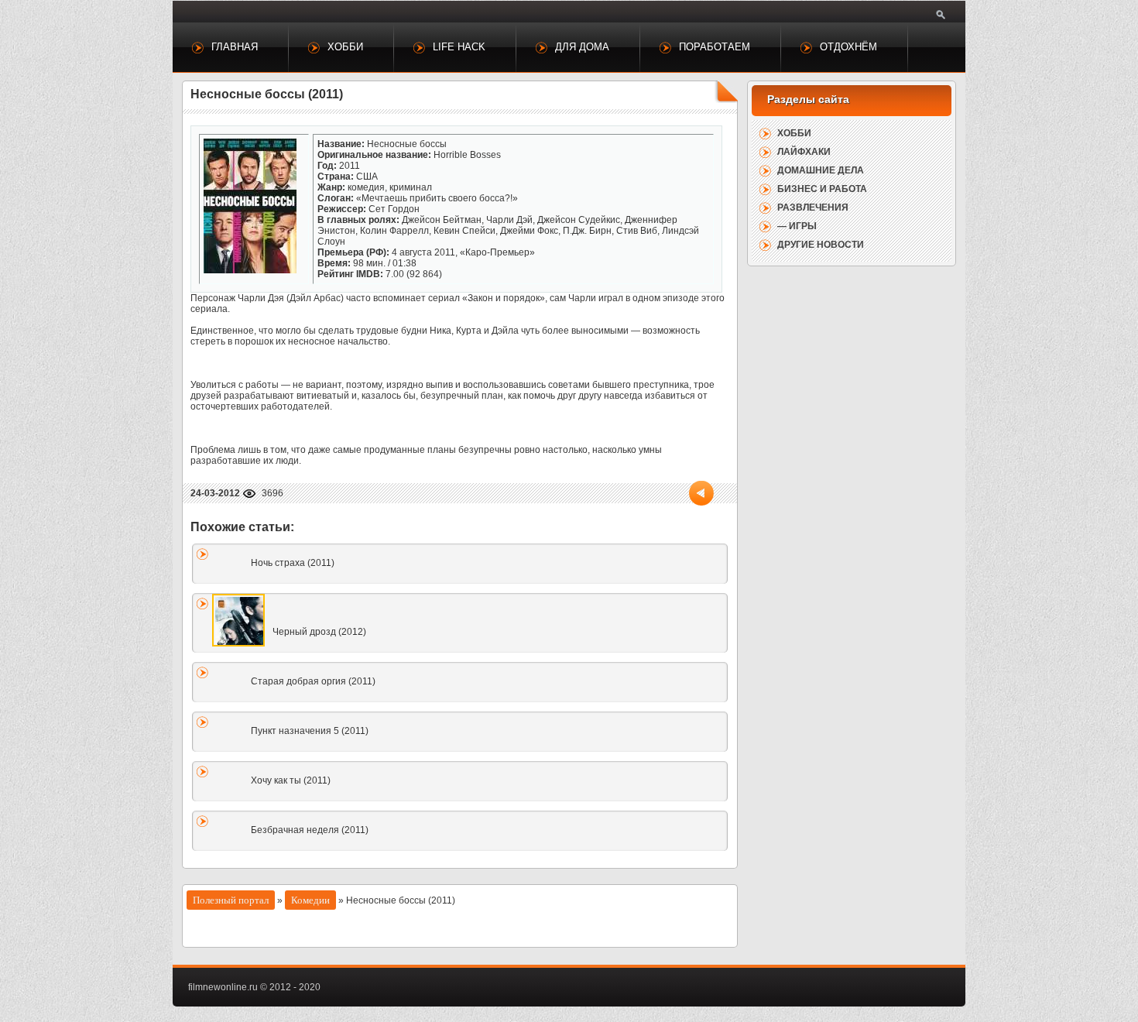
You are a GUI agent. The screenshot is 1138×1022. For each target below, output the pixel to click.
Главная (234, 47)
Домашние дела (820, 170)
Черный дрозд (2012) (319, 631)
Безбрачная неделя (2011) (309, 830)
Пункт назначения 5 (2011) (309, 730)
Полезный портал (231, 900)
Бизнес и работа (822, 188)
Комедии (310, 900)
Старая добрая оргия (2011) (313, 681)
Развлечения (812, 207)
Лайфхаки (804, 151)
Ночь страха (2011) (292, 562)
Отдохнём (848, 47)
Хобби (345, 47)
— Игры (797, 226)
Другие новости (820, 244)
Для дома (582, 47)
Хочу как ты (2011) (291, 780)
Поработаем (714, 47)
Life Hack (459, 47)
